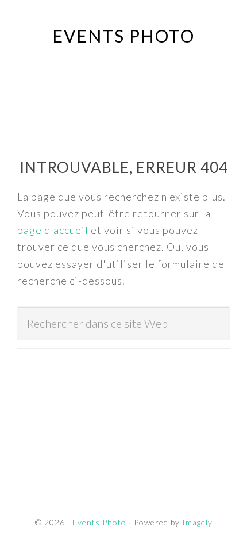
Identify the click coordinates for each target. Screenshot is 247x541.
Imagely (197, 522)
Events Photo (123, 35)
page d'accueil (52, 230)
